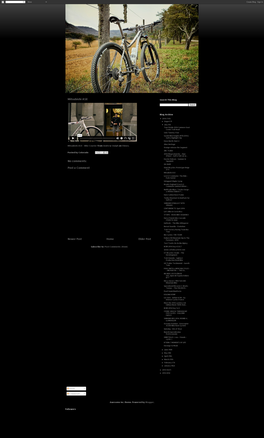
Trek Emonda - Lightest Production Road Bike (173, 259)
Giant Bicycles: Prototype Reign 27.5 (176, 169)
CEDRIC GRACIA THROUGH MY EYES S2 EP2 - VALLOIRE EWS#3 (175, 313)
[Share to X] (101, 152)
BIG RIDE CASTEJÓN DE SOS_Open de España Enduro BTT (176, 276)
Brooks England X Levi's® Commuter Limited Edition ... (176, 185)
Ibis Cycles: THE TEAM (173, 235)
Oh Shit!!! (167, 164)
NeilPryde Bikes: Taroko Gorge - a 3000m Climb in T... (177, 191)
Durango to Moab (171, 346)
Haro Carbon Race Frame (174, 195)
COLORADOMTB (132, 8)
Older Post (144, 238)
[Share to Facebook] (104, 152)
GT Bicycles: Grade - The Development (174, 254)
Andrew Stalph (110, 145)
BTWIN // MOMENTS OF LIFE (175, 342)
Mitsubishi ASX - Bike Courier (82, 145)
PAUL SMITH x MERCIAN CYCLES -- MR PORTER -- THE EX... (177, 269)
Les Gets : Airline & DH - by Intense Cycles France (174, 299)
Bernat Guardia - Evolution (174, 226)
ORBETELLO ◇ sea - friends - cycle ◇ (175, 338)
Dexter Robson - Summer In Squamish (175, 160)
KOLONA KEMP (169, 294)
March (167, 359)
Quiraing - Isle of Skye (173, 329)
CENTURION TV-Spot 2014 (174, 208)
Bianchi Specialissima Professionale (172, 333)
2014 (164, 119)
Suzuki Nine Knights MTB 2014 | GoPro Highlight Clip (176, 137)
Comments (74, 393)
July (166, 125)
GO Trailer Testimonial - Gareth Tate (176, 264)
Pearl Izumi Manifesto (172, 291)
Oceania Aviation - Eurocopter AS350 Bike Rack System (176, 325)
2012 (164, 373)
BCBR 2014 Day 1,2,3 (172, 308)
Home (110, 238)
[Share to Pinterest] (106, 152)
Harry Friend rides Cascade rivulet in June (175, 219)
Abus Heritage (169, 144)
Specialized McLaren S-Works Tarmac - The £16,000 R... (176, 287)
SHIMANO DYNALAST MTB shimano (174, 204)
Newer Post (75, 238)
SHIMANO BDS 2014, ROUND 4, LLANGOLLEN (176, 319)
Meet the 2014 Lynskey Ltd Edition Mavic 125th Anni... (175, 304)
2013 (164, 370)
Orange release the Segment (175, 147)
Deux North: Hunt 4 (171, 141)
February (168, 363)
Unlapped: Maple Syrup (173, 181)
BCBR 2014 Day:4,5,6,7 (173, 246)
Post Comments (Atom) (116, 246)
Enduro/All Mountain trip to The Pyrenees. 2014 (176, 239)
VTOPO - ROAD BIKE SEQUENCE (176, 215)
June (166, 350)
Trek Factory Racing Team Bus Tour (176, 231)
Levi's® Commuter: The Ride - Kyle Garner (176, 177)
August (167, 121)
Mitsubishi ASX (169, 173)
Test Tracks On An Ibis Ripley (176, 243)
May (166, 353)
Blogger (149, 402)
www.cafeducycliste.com (174, 250)
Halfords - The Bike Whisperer (176, 223)
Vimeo (125, 145)
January (167, 366)
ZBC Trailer (168, 151)
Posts (72, 388)
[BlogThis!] (99, 152)
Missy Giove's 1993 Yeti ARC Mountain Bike (175, 282)
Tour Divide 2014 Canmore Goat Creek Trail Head (177, 128)
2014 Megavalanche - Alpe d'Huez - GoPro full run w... (176, 155)
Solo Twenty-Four (171, 133)
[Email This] (96, 152)
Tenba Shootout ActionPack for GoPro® (177, 199)
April (166, 356)
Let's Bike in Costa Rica (173, 212)
